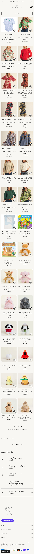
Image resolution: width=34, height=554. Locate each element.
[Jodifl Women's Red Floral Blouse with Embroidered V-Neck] (9, 53)
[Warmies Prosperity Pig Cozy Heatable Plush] (9, 302)
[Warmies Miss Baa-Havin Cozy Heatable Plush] (25, 302)
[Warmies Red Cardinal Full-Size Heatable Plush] (25, 354)
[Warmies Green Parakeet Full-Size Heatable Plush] (9, 380)
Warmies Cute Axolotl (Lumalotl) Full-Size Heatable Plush (25, 288)
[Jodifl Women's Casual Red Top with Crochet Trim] (25, 53)
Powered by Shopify (6, 545)
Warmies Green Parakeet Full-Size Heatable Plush (9, 391)
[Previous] (2, 1)
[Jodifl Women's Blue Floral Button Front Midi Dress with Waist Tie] (25, 109)
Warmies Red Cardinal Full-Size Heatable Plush (25, 365)
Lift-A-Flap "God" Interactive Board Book (25, 233)
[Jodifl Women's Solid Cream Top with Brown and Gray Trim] (25, 167)
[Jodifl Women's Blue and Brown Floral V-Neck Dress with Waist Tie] (9, 138)
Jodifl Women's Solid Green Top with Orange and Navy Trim (9, 206)
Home (3, 438)
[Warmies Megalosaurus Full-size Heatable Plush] (25, 406)
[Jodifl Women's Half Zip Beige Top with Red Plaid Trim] (9, 167)
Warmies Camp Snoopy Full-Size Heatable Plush (25, 339)
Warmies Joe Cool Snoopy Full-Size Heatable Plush (9, 339)
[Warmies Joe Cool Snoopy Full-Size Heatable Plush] (9, 328)
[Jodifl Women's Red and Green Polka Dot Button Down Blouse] (25, 24)
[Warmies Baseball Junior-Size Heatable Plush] (9, 354)
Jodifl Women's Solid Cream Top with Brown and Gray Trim (25, 179)
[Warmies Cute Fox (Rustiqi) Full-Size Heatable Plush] (25, 249)
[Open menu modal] (2, 6)
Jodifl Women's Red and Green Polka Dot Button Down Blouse (25, 36)
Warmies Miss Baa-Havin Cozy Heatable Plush (25, 314)
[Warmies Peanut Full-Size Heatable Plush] (9, 406)
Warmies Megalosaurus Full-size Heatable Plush (25, 417)
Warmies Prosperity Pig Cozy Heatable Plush (9, 314)
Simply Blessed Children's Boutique (18, 543)
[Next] (31, 1)
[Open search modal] (28, 6)
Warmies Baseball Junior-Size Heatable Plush (9, 365)
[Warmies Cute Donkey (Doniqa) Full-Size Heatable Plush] (9, 276)
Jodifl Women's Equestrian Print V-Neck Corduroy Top (25, 150)
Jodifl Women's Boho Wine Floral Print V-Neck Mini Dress (9, 92)
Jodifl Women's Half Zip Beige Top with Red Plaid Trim (9, 179)
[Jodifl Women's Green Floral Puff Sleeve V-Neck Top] (25, 194)
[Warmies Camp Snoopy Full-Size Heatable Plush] (25, 328)
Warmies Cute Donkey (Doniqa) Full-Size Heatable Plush (9, 288)
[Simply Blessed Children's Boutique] (17, 6)
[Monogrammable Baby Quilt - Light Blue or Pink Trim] (9, 222)
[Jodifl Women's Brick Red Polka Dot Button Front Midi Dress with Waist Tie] (25, 81)
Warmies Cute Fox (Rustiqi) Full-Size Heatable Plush (25, 260)
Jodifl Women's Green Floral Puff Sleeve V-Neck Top (25, 206)
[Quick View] (15, 30)
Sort (18, 13)
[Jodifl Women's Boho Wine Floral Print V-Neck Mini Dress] (9, 81)
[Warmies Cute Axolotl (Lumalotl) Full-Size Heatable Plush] (25, 276)
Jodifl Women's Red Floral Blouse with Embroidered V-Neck (9, 65)
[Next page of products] (21, 426)
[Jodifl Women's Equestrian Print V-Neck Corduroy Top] (25, 138)
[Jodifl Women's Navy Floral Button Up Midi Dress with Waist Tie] (9, 109)
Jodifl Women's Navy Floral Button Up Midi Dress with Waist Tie (9, 121)
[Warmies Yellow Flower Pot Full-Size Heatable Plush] (25, 380)
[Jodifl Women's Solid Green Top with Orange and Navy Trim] (9, 194)
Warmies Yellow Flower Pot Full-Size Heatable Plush (25, 391)
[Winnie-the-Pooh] (9, 249)
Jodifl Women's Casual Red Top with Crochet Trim (25, 65)
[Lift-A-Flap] (25, 222)
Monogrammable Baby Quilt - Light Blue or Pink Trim (9, 233)
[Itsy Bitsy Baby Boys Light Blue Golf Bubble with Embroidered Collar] (9, 24)
